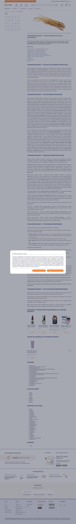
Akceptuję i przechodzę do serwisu (55, 270)
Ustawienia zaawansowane (39, 270)
